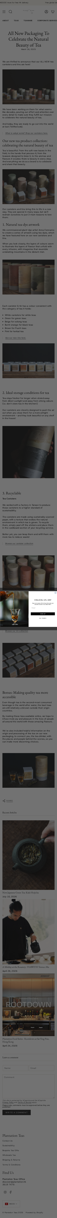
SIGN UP (42, 613)
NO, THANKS (42, 618)
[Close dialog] (55, 593)
